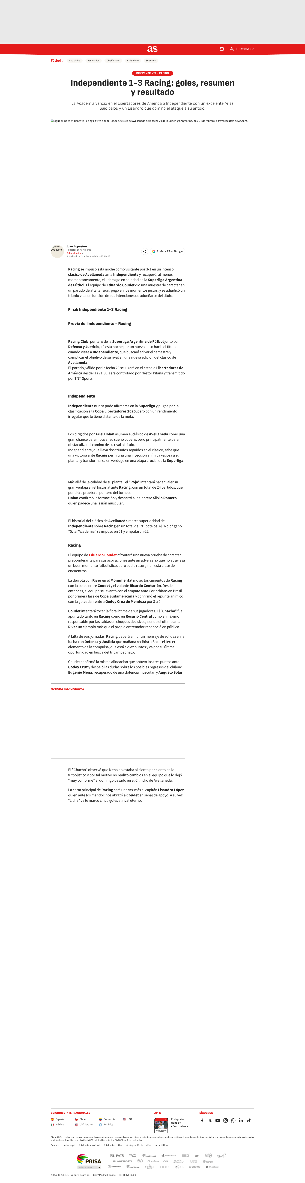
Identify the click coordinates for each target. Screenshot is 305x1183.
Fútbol (56, 60)
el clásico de (148, 434)
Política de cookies (113, 1145)
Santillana (149, 1155)
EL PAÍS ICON (165, 1167)
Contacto (55, 1145)
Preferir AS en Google (170, 251)
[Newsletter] (222, 49)
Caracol (221, 1155)
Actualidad (74, 60)
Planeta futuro (193, 1161)
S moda (180, 1167)
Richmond (114, 1166)
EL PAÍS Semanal (178, 1161)
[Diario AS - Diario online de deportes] (152, 49)
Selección (151, 60)
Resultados (94, 60)
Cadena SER (185, 1155)
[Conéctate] (232, 49)
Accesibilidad (162, 1145)
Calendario (133, 60)
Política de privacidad (89, 1145)
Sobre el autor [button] (74, 253)
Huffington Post (122, 1161)
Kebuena (208, 1161)
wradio (140, 1161)
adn (209, 1155)
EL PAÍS (117, 1155)
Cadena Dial (166, 1161)
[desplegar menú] (53, 49)
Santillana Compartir (169, 1155)
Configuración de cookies (138, 1145)
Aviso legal (69, 1145)
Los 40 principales (132, 1155)
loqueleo (195, 1167)
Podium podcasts (150, 1167)
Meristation (212, 1167)
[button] (144, 251)
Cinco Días (153, 1161)
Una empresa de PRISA (89, 1159)
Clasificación (113, 60)
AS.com (197, 1155)
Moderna (133, 1167)
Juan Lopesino (77, 246)
